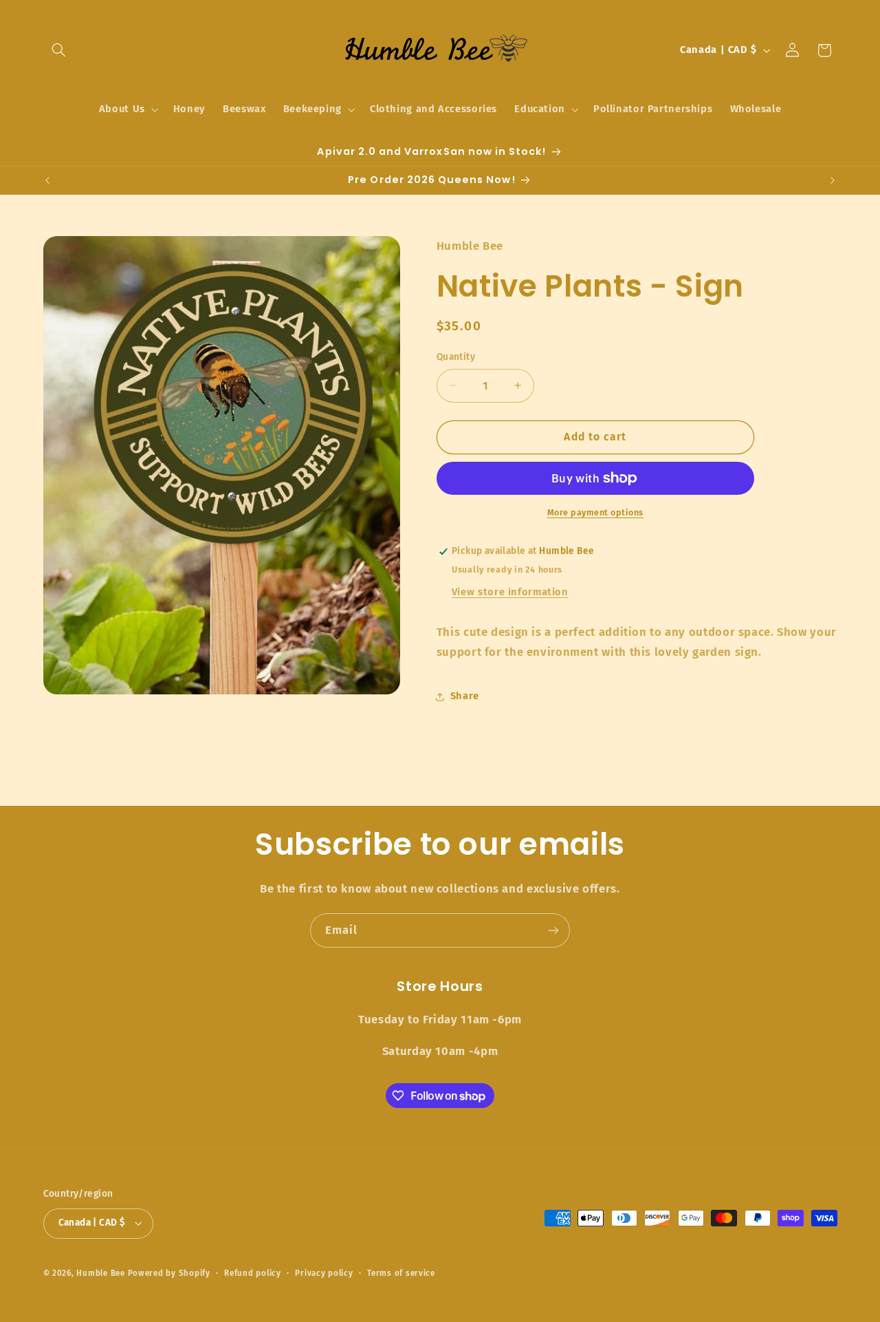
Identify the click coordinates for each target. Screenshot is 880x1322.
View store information (510, 592)
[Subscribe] (553, 930)
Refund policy (252, 1273)
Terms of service (401, 1273)
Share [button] (464, 696)
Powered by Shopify (169, 1273)
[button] (59, 50)
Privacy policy (324, 1273)
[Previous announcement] (47, 180)
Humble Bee (100, 1273)
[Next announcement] (832, 180)
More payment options (595, 512)
